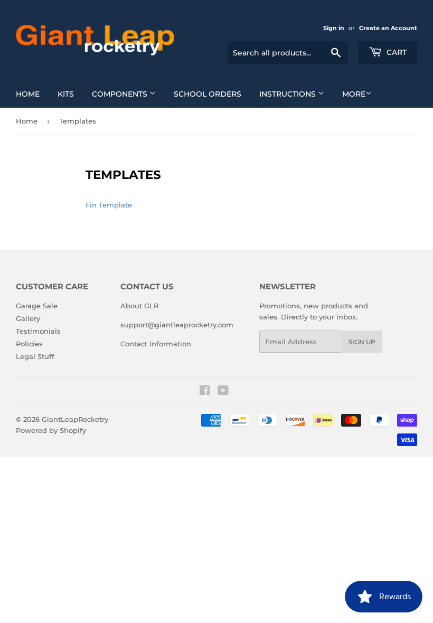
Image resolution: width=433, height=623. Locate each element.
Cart (395, 52)
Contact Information (155, 343)
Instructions (288, 94)
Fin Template (109, 205)
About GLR (139, 305)
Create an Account (388, 28)
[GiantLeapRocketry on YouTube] (223, 392)
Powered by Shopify (51, 430)
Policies (29, 343)
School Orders (207, 94)
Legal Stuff (35, 356)
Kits (66, 94)
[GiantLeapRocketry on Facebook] (204, 392)
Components (120, 94)
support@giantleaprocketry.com (176, 324)
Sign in (333, 28)
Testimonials (38, 331)
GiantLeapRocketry (75, 419)
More (353, 94)
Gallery (28, 318)
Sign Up (362, 342)
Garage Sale (37, 305)
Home (28, 94)
